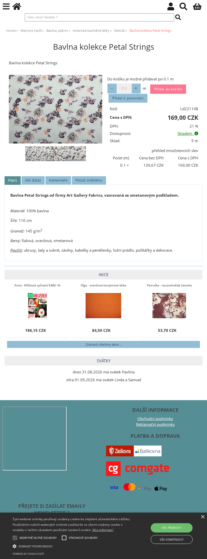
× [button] (202, 517)
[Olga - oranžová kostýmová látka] (103, 305)
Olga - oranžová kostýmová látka (103, 285)
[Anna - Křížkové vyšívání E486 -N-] (37, 305)
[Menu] (6, 6)
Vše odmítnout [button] (172, 539)
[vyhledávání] (186, 8)
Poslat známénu (88, 180)
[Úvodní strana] (19, 8)
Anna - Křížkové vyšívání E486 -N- (37, 285)
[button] (72, 546)
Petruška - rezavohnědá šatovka (169, 285)
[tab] (13, 180)
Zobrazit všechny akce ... (104, 344)
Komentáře (58, 180)
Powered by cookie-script (28, 553)
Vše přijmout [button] (172, 527)
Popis (12, 180)
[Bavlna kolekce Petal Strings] (55, 109)
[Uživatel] (173, 8)
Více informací (102, 530)
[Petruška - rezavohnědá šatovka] (169, 305)
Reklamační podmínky (155, 424)
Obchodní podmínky (155, 418)
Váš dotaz (33, 180)
